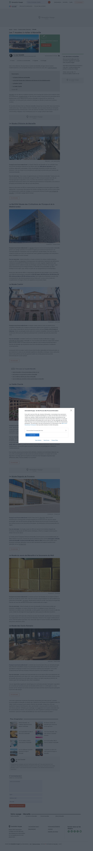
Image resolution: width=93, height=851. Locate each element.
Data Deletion (38, 440)
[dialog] (46, 425)
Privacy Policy (55, 440)
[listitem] (46, 430)
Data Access (46, 440)
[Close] (71, 410)
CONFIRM (32, 434)
